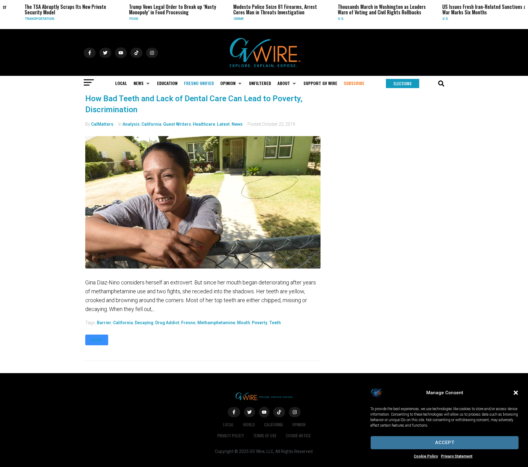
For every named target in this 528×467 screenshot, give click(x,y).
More (96, 340)
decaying (144, 322)
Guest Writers (177, 124)
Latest (223, 124)
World (249, 424)
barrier (104, 322)
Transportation (31, 19)
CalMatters (102, 124)
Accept (444, 442)
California (151, 124)
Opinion (298, 424)
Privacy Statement (456, 456)
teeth (275, 322)
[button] (516, 393)
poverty (259, 322)
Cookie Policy (426, 456)
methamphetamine (216, 322)
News (237, 124)
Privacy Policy (230, 435)
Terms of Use (265, 435)
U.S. (333, 19)
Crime (230, 19)
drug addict (167, 322)
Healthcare (204, 124)
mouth (243, 322)
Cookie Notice (298, 435)
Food (125, 19)
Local (228, 424)
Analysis (131, 124)
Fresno (188, 322)
